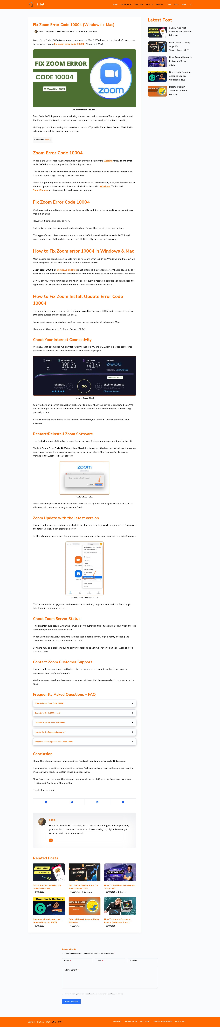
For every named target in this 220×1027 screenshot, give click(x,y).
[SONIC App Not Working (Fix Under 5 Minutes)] (49, 872)
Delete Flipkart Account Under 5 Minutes (178, 90)
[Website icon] (51, 840)
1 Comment (122, 892)
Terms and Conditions (162, 1022)
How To (149, 4)
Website (133, 960)
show (47, 139)
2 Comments (87, 892)
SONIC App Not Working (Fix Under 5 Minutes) (180, 31)
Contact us (180, 1022)
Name (67, 960)
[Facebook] (46, 802)
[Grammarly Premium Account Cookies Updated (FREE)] (49, 906)
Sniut (40, 4)
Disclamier (144, 1022)
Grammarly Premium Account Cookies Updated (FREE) (180, 76)
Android (159, 4)
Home (115, 4)
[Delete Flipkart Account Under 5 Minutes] (84, 906)
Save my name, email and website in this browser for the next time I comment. (94, 994)
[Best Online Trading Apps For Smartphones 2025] (84, 872)
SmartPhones (40, 190)
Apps (176, 4)
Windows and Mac (67, 269)
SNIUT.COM (57, 1022)
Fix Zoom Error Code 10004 (69, 44)
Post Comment (71, 1001)
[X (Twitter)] (72, 802)
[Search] (191, 5)
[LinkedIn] (97, 802)
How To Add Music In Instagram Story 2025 (180, 61)
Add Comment (71, 970)
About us (117, 1022)
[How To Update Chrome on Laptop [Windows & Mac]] (120, 906)
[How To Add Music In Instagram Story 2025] (120, 872)
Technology (126, 4)
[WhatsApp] (123, 802)
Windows (139, 4)
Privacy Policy (131, 1022)
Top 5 (169, 4)
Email (100, 960)
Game (184, 4)
